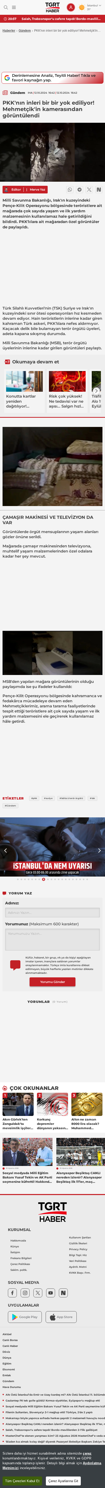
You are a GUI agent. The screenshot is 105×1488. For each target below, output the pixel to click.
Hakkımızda (18, 1240)
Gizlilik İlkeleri (78, 1243)
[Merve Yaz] (6, 189)
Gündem (25, 30)
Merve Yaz (37, 189)
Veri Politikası (77, 1261)
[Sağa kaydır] (96, 391)
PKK (51, 323)
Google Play (28, 1317)
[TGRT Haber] (52, 7)
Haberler (9, 30)
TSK (57, 308)
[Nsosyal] (98, 189)
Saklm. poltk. (18, 1270)
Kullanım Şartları (80, 1237)
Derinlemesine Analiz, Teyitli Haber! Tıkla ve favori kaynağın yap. (54, 77)
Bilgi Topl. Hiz (78, 1255)
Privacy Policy (78, 1249)
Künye (14, 1246)
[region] (52, 1466)
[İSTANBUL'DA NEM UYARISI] (52, 847)
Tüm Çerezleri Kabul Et (22, 1481)
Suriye (69, 308)
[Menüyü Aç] (14, 7)
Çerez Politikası (20, 1264)
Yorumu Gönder (52, 982)
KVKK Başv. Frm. (79, 1272)
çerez (87, 1453)
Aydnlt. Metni (78, 1267)
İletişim (15, 1252)
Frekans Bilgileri (21, 1258)
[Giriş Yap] (71, 7)
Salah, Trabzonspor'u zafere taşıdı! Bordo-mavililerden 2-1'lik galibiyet (61, 19)
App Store (64, 1317)
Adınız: (12, 903)
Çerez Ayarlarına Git (63, 1481)
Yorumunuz (42, 923)
